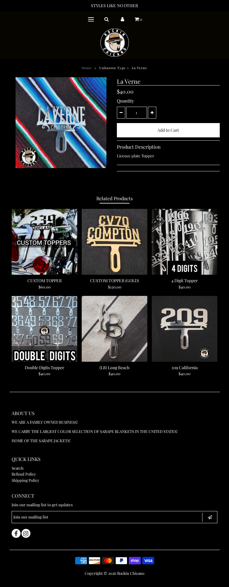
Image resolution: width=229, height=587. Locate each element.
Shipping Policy (25, 480)
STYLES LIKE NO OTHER (114, 5)
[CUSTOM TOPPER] (44, 241)
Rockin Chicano (130, 573)
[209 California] (184, 328)
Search (18, 467)
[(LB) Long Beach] (114, 328)
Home (87, 68)
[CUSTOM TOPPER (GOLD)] (114, 241)
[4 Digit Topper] (184, 241)
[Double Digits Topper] (44, 328)
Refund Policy (24, 473)
